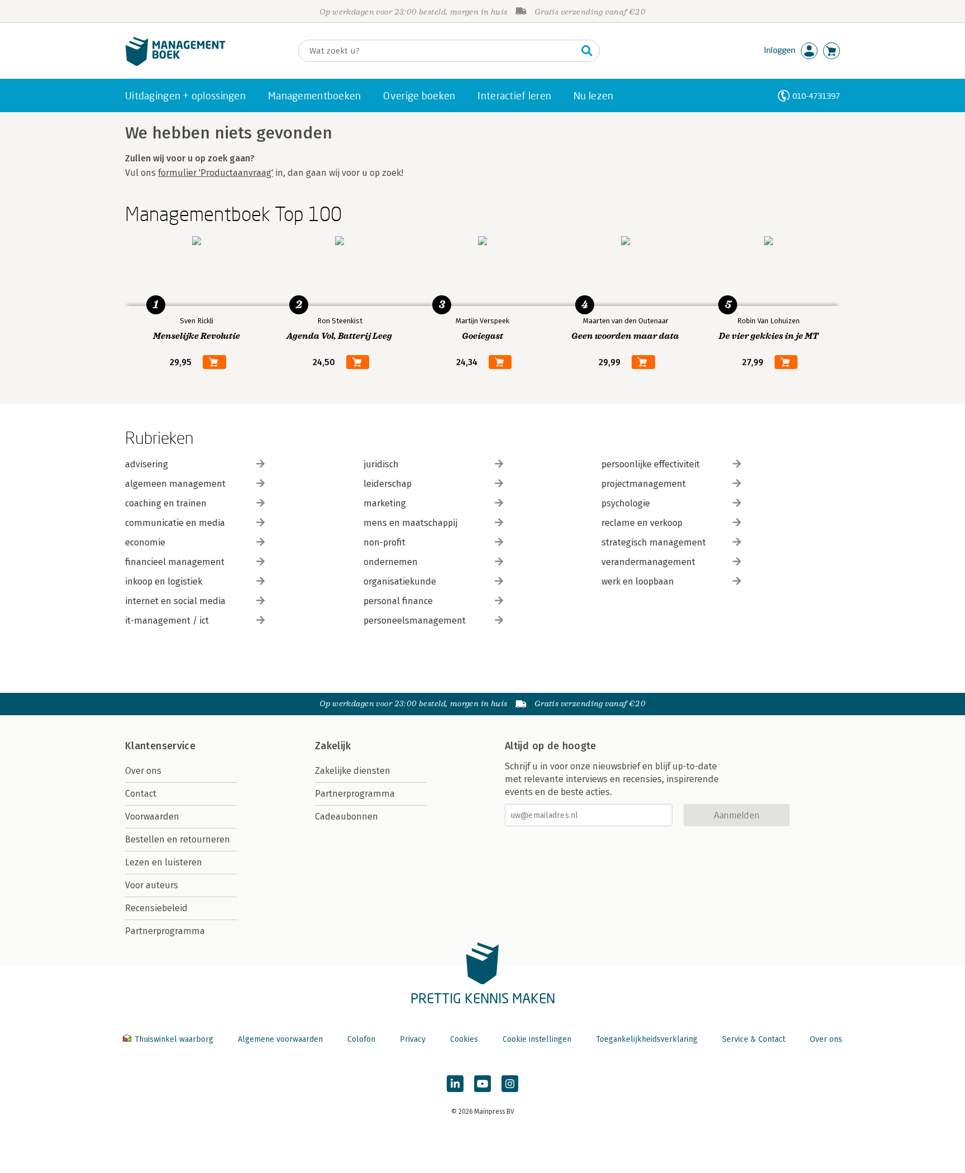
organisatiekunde (400, 581)
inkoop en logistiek (163, 581)
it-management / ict (167, 620)
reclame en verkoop (641, 523)
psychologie (625, 503)
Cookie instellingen (537, 1039)
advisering (146, 464)
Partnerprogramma (165, 931)
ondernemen (391, 562)
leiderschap (388, 483)
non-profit (384, 542)
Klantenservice (160, 746)
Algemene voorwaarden (280, 1039)
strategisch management (653, 542)
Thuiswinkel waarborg (174, 1039)
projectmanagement (643, 483)
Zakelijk (333, 746)
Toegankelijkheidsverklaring (647, 1039)
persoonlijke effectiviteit (650, 464)
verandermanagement (648, 562)
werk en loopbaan (637, 581)
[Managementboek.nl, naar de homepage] (175, 63)
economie (145, 542)
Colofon (361, 1039)
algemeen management (175, 483)
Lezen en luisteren (163, 862)
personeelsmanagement (415, 620)
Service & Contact (753, 1039)
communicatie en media (175, 523)
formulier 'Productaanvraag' (215, 172)
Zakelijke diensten (352, 770)
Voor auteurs (151, 885)
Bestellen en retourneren (177, 839)
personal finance (398, 601)
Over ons (143, 770)
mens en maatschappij (410, 523)
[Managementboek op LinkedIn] (455, 1083)
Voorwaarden (152, 816)
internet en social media (175, 601)
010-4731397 (816, 95)
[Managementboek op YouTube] (482, 1083)
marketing (385, 503)
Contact (140, 793)
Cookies (464, 1039)
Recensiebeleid (156, 908)
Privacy (413, 1039)
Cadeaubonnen (346, 816)
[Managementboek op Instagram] (509, 1083)
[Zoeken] (587, 51)
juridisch (381, 464)
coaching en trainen (166, 503)
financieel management (174, 562)
